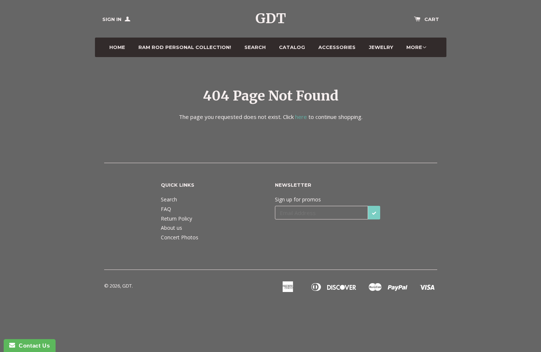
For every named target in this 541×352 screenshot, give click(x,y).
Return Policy (176, 218)
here (301, 116)
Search (255, 47)
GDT (270, 18)
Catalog (292, 47)
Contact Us (32, 345)
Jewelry (381, 47)
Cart (431, 19)
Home (117, 47)
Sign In (112, 19)
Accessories (337, 47)
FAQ (166, 208)
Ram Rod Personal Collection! (184, 47)
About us (171, 227)
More (414, 47)
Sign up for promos (298, 199)
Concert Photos (179, 237)
